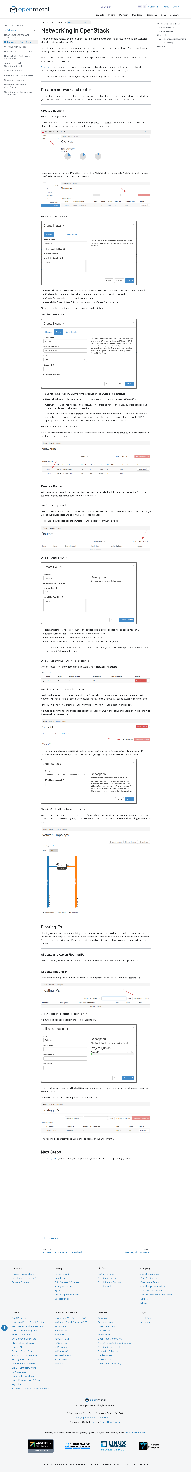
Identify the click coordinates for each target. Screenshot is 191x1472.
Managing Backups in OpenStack (15, 86)
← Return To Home (13, 25)
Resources (151, 14)
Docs (163, 14)
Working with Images (15, 47)
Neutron (45, 67)
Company (174, 14)
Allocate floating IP (167, 43)
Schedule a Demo (107, 1417)
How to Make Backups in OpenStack (17, 57)
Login (93, 1422)
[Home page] (43, 22)
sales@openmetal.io (85, 1417)
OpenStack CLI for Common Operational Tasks (18, 93)
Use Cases (137, 14)
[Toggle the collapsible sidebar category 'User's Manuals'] (35, 30)
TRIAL (165, 6)
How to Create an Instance (18, 51)
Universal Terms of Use (135, 1432)
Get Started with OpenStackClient (13, 64)
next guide (51, 1158)
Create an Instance (14, 80)
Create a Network (13, 70)
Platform (123, 14)
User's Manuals (10, 30)
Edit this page (51, 1238)
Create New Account (110, 1422)
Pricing (111, 14)
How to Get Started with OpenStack (17, 36)
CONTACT (153, 6)
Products (99, 14)
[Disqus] (96, 1196)
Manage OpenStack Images (18, 75)
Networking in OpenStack (17, 42)
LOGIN (176, 6)
